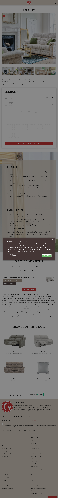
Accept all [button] (47, 255)
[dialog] (29, 249)
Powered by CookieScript (45, 258)
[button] (13, 255)
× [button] (52, 239)
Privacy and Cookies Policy (16, 245)
